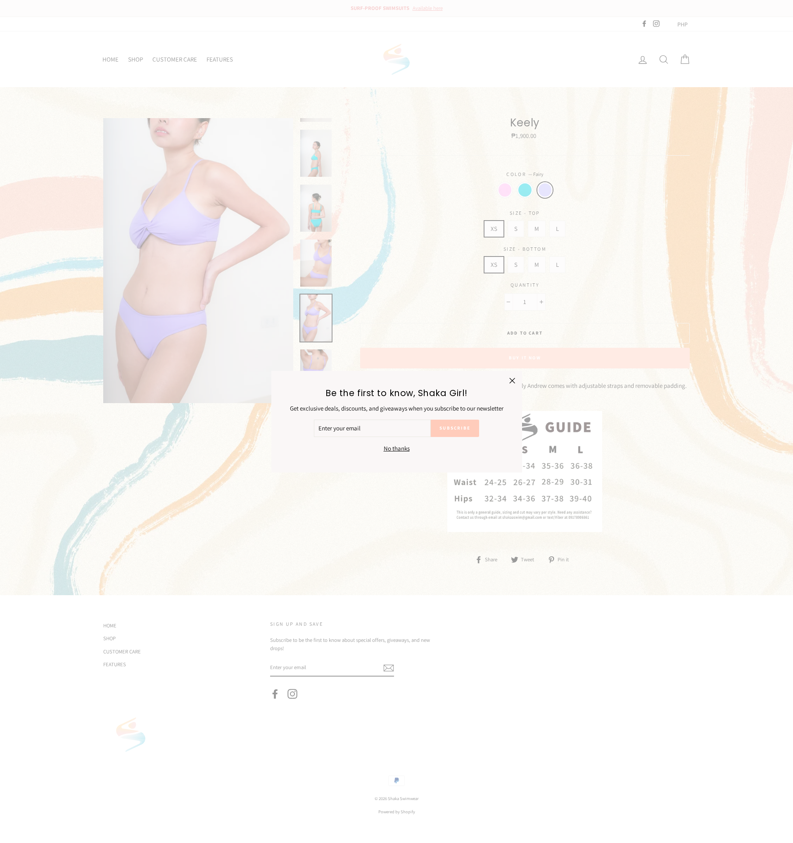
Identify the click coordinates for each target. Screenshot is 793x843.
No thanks (397, 448)
